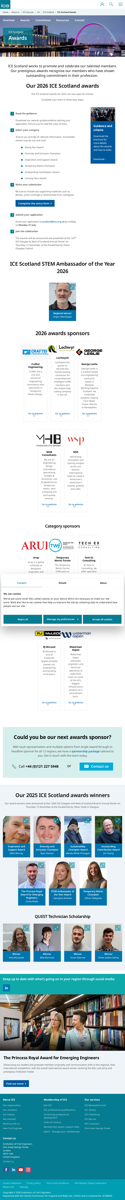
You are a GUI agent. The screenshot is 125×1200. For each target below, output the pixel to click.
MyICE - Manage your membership (62, 1131)
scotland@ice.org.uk (53, 221)
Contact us (8, 1161)
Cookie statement (12, 1183)
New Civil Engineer (12, 1128)
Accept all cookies (102, 619)
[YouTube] (20, 1169)
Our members (10, 1109)
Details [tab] (62, 582)
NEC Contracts (92, 1123)
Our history (9, 1114)
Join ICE (48, 1105)
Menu (120, 4)
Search (111, 4)
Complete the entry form (33, 203)
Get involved (9, 1119)
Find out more (15, 1083)
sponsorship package (85, 751)
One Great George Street (97, 1128)
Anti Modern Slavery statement (90, 1183)
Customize (62, 619)
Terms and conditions (57, 1183)
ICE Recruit (90, 1119)
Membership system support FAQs (61, 1126)
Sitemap (24, 1186)
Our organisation (12, 1105)
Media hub (8, 1186)
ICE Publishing (92, 1114)
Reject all (23, 619)
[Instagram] (28, 1169)
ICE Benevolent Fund (95, 1105)
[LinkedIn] (6, 987)
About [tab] (103, 582)
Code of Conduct (52, 1122)
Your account (102, 4)
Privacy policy (34, 1183)
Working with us (11, 1123)
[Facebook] (6, 1169)
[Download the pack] (103, 135)
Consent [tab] (21, 582)
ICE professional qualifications (59, 1109)
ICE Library (90, 1109)
